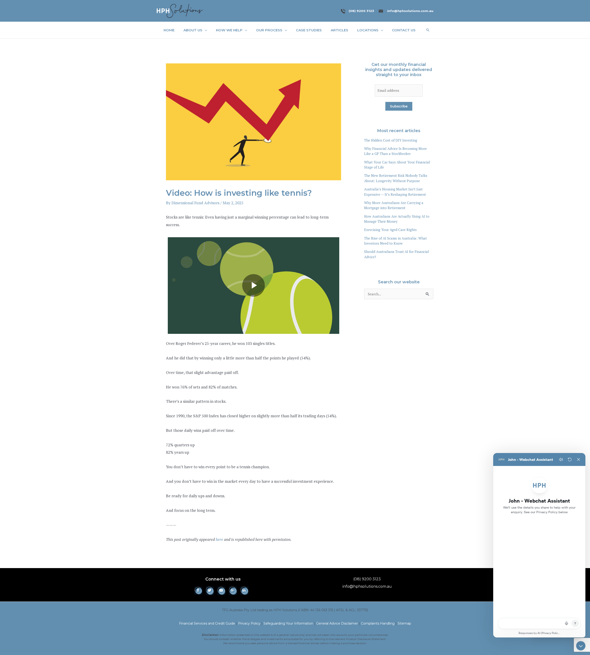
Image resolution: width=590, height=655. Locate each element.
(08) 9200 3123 (361, 11)
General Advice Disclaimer (337, 623)
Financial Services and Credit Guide (207, 623)
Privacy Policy (249, 623)
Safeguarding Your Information (288, 623)
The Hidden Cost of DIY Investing (390, 140)
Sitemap (404, 623)
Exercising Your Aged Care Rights (390, 229)
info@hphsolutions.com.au (410, 11)
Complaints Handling (378, 623)
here (219, 539)
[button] (204, 30)
